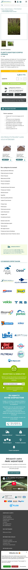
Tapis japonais (4, 226)
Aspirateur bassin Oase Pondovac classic (10, 233)
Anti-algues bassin (5, 228)
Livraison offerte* (16, 88)
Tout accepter (7, 566)
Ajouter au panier (15, 83)
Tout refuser (15, 566)
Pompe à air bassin (5, 183)
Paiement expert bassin (8, 519)
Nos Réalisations (7, 525)
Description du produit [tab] (10, 108)
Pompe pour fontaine (5, 190)
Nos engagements (7, 524)
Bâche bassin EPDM (5, 178)
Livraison (5, 522)
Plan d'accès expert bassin (9, 544)
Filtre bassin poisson (5, 209)
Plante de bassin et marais (7, 173)
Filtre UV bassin (4, 175)
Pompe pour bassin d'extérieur (8, 231)
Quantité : (4, 78)
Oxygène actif (4, 214)
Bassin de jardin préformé (7, 197)
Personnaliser (23, 566)
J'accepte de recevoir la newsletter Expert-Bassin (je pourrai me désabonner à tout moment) (15, 389)
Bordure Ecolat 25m (5, 220)
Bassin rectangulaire (5, 181)
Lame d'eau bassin (5, 212)
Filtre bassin (3, 206)
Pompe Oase (4, 204)
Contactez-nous (6, 543)
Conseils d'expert (7, 516)
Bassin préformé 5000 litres (7, 170)
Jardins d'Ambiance (7, 517)
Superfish (3, 195)
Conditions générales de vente (10, 541)
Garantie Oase (6, 520)
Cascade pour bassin (5, 217)
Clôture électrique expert (6, 223)
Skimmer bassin (4, 192)
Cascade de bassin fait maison (8, 187)
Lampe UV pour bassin (6, 200)
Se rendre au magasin (14, 472)
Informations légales (7, 540)
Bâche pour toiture (7, 532)
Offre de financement (16, 91)
